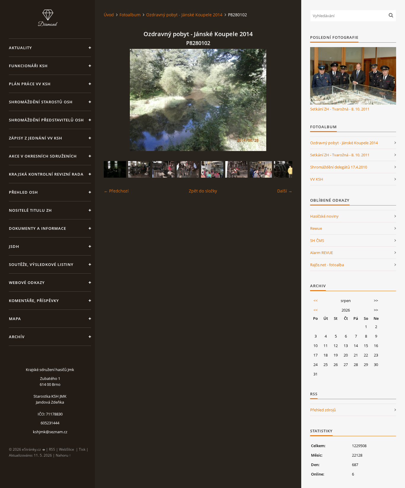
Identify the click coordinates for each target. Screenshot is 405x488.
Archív (17, 336)
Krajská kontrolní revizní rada (46, 174)
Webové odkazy (27, 282)
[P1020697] (188, 169)
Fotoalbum (130, 14)
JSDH (14, 246)
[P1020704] (261, 169)
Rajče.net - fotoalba (327, 264)
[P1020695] (285, 169)
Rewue (316, 228)
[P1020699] (236, 169)
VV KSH (316, 179)
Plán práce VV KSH (30, 83)
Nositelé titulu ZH (30, 210)
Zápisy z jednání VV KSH (35, 138)
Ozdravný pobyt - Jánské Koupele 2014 (184, 14)
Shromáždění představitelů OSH (46, 120)
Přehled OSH (23, 192)
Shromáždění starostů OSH (41, 102)
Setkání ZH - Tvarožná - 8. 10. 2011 (339, 109)
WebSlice (66, 449)
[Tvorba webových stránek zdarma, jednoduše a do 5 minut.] (44, 449)
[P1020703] (212, 169)
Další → (284, 191)
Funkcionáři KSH (28, 65)
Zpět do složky (203, 191)
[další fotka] (282, 100)
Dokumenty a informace (37, 228)
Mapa (15, 318)
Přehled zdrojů (323, 409)
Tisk (82, 449)
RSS (52, 449)
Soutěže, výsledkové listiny (41, 264)
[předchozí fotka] (113, 100)
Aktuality (20, 47)
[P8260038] (115, 169)
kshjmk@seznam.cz (50, 431)
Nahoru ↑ (63, 455)
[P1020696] (139, 169)
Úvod (109, 14)
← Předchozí (116, 191)
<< (315, 300)
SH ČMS (317, 240)
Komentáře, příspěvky (34, 300)
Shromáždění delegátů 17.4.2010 (338, 167)
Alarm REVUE (321, 252)
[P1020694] (163, 169)
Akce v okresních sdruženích (43, 156)
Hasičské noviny (324, 216)
